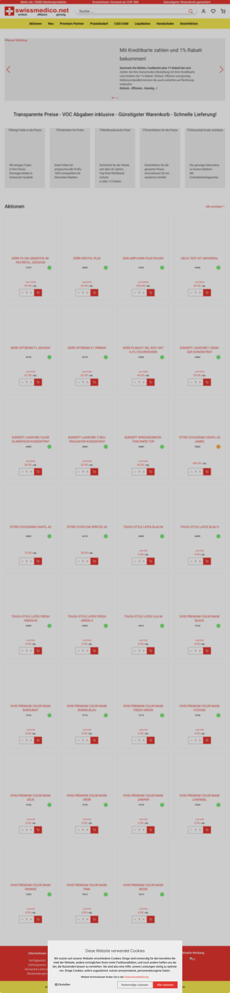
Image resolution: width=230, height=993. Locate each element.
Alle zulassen (165, 984)
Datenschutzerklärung (136, 976)
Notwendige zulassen (134, 984)
